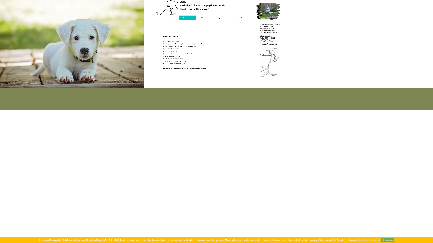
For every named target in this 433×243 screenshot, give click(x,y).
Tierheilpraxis (170, 18)
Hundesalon (187, 18)
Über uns (204, 18)
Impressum (221, 18)
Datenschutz (238, 18)
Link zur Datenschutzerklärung (368, 240)
